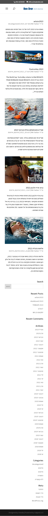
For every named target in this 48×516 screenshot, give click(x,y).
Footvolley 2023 (36, 69)
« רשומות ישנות (10, 279)
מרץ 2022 (39, 363)
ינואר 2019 (39, 435)
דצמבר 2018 (38, 439)
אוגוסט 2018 (39, 447)
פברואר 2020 (38, 413)
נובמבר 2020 (38, 397)
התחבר (40, 489)
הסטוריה (40, 475)
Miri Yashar (35, 24)
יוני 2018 (40, 454)
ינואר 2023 (39, 341)
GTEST (40, 309)
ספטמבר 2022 (38, 352)
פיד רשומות (39, 493)
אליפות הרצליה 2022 (35, 248)
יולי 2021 (40, 375)
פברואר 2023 (38, 337)
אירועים (16, 71)
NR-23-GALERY (38, 312)
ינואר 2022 (39, 367)
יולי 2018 (40, 450)
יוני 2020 (40, 409)
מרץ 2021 (39, 386)
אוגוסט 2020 (39, 401)
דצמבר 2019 (38, 416)
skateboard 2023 (36, 301)
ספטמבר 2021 (38, 371)
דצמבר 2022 (38, 345)
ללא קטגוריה (39, 479)
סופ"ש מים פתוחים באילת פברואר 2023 (28, 130)
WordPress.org (37, 501)
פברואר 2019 (38, 431)
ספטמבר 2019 (38, 420)
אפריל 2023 (39, 329)
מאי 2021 (40, 382)
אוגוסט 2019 (39, 424)
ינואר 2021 (39, 390)
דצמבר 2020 (38, 394)
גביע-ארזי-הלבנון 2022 (34, 187)
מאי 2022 (39, 360)
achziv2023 (38, 21)
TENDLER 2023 (37, 305)
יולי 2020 (40, 405)
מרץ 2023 (39, 333)
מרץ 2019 (39, 428)
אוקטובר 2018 (38, 443)
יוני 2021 (40, 379)
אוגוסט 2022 (39, 356)
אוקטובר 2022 (38, 348)
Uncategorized (13, 24)
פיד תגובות (39, 497)
